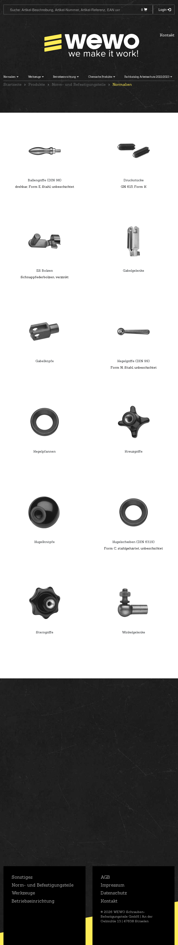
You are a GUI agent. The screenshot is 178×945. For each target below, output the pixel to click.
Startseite (12, 84)
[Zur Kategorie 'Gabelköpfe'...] (44, 331)
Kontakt (167, 35)
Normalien (9, 76)
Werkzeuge (34, 76)
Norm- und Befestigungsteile (79, 84)
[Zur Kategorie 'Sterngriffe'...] (44, 603)
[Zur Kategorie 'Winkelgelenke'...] (133, 603)
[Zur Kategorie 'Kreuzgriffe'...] (133, 422)
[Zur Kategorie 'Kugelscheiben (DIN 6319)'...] (133, 512)
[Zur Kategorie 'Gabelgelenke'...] (133, 241)
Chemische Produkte (100, 76)
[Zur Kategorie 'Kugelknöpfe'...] (44, 512)
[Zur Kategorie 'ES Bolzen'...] (44, 241)
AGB (105, 877)
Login (163, 9)
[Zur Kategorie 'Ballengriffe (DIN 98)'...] (44, 151)
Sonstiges (22, 877)
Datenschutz (114, 893)
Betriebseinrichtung (64, 76)
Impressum (112, 885)
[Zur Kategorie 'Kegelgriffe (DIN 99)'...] (133, 331)
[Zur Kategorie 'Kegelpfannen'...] (44, 422)
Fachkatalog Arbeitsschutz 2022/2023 (146, 76)
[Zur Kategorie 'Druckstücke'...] (133, 151)
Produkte (36, 84)
